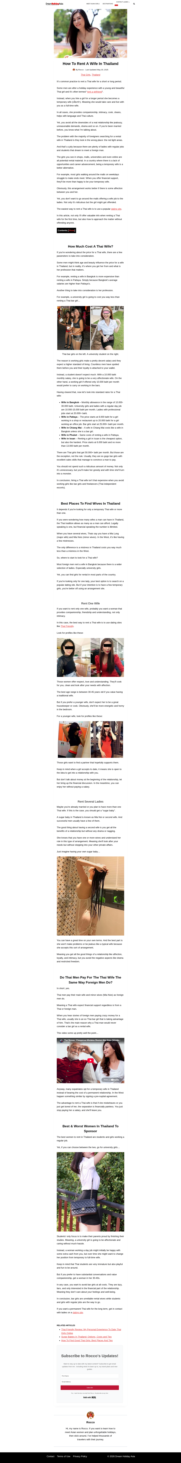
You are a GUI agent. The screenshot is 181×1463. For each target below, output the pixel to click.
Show (71, 230)
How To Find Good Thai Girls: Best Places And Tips (87, 1340)
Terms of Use (63, 1456)
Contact (50, 1456)
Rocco (81, 70)
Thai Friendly (67, 626)
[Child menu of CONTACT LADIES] (116, 5)
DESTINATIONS (108, 3)
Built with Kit (89, 1397)
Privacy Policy (80, 1456)
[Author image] (74, 70)
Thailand (96, 74)
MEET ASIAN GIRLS (93, 3)
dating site (116, 209)
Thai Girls (85, 74)
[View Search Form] (134, 4)
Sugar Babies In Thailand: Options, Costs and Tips (86, 1336)
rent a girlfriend (94, 91)
